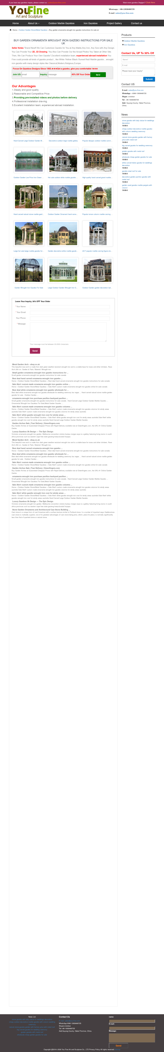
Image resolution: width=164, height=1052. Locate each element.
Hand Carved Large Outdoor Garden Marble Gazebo (33, 140)
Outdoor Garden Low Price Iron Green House (30, 177)
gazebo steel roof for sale (131, 171)
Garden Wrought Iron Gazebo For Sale (29, 287)
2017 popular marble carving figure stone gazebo (100, 251)
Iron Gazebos (91, 23)
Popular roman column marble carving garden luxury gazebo (104, 214)
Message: (112, 1031)
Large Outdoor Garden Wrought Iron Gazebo (64, 287)
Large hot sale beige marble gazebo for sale (30, 251)
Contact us (136, 23)
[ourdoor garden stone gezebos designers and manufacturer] (29, 12)
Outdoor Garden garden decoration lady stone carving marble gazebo (107, 287)
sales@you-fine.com (57, 3)
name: (111, 1017)
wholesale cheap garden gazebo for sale (137, 157)
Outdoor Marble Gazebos (61, 23)
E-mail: (112, 1024)
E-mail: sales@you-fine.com (69, 1020)
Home (16, 23)
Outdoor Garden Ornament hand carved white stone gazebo (70, 214)
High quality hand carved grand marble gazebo (99, 177)
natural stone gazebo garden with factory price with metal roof (32, 1027)
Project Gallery (114, 23)
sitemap (117, 1049)
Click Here (150, 2)
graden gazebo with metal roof (133, 151)
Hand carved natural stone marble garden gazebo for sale (35, 214)
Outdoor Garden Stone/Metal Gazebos (33, 30)
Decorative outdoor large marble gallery (63, 140)
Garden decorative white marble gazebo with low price (68, 251)
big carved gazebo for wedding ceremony (137, 145)
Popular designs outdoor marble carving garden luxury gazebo (105, 140)
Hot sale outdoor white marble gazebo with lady (65, 177)
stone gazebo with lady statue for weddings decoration (32, 1019)
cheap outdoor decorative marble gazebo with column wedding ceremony (137, 130)
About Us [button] (33, 23)
